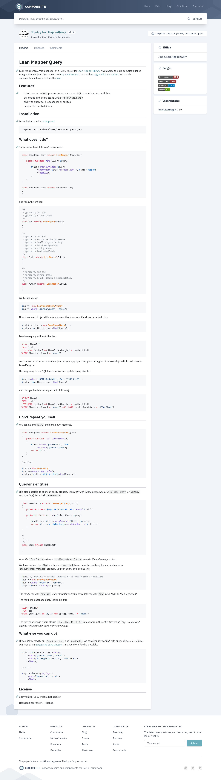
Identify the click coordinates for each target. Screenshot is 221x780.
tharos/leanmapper (167, 109)
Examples (55, 750)
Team (85, 744)
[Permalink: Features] (17, 93)
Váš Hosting (48, 761)
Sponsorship (198, 6)
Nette (147, 6)
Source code (119, 750)
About (116, 744)
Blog (169, 6)
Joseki (35, 32)
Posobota (55, 744)
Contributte (181, 6)
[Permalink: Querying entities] (17, 491)
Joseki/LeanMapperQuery (172, 56)
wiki (58, 78)
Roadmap (118, 732)
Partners (117, 738)
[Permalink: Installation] (17, 121)
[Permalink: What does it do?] (17, 146)
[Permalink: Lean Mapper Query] (17, 70)
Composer (48, 121)
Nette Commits (58, 738)
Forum (158, 6)
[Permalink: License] (17, 696)
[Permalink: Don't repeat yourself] (17, 424)
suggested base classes (105, 74)
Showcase (87, 750)
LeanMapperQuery (54, 32)
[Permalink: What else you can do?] (17, 640)
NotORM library (69, 74)
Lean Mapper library (89, 70)
